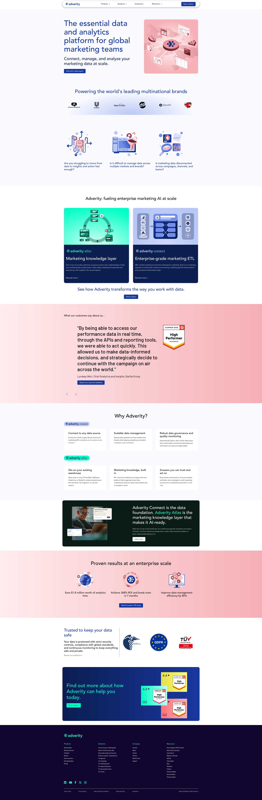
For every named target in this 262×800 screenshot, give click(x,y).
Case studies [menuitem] (170, 761)
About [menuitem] (134, 750)
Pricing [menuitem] (66, 763)
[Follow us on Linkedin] (65, 783)
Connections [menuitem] (170, 753)
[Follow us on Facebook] (75, 783)
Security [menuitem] (135, 747)
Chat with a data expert (74, 71)
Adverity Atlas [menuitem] (68, 747)
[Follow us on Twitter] (80, 783)
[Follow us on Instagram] (85, 783)
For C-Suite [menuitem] (101, 771)
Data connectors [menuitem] (68, 758)
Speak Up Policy (120, 791)
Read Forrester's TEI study (131, 605)
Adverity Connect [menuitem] (69, 750)
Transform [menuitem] (66, 753)
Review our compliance (72, 655)
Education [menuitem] (169, 766)
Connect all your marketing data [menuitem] (107, 747)
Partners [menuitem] (135, 755)
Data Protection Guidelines (101, 791)
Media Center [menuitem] (136, 758)
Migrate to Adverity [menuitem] (172, 755)
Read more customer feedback (91, 383)
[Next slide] (75, 394)
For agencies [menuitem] (101, 758)
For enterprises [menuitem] (102, 761)
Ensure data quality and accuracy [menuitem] (107, 753)
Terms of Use (67, 791)
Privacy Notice (82, 791)
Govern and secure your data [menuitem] (106, 750)
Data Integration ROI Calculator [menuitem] (175, 747)
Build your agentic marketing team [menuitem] (107, 755)
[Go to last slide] (67, 394)
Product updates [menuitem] (171, 771)
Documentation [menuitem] (171, 774)
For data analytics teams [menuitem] (104, 769)
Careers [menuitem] (135, 753)
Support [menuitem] (135, 761)
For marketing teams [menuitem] (104, 763)
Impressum (135, 791)
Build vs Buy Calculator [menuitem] (173, 750)
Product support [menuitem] (171, 777)
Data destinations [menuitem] (68, 761)
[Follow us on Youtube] (70, 783)
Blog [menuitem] (168, 763)
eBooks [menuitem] (169, 758)
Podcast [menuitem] (169, 769)
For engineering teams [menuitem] (104, 766)
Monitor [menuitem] (66, 755)
